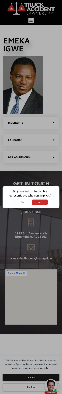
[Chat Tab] (31, 197)
